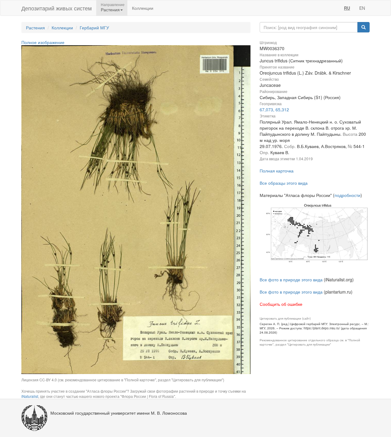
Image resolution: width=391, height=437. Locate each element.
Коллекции (142, 8)
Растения (35, 27)
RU (347, 8)
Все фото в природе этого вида (291, 279)
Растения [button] (110, 9)
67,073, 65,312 (274, 109)
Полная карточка (277, 171)
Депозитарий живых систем (56, 8)
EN (362, 8)
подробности (347, 195)
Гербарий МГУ (94, 27)
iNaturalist (29, 396)
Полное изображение (42, 42)
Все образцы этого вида (284, 183)
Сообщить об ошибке (281, 304)
